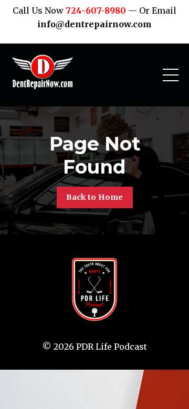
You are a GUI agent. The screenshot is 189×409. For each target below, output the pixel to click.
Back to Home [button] (94, 197)
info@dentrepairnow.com (94, 24)
